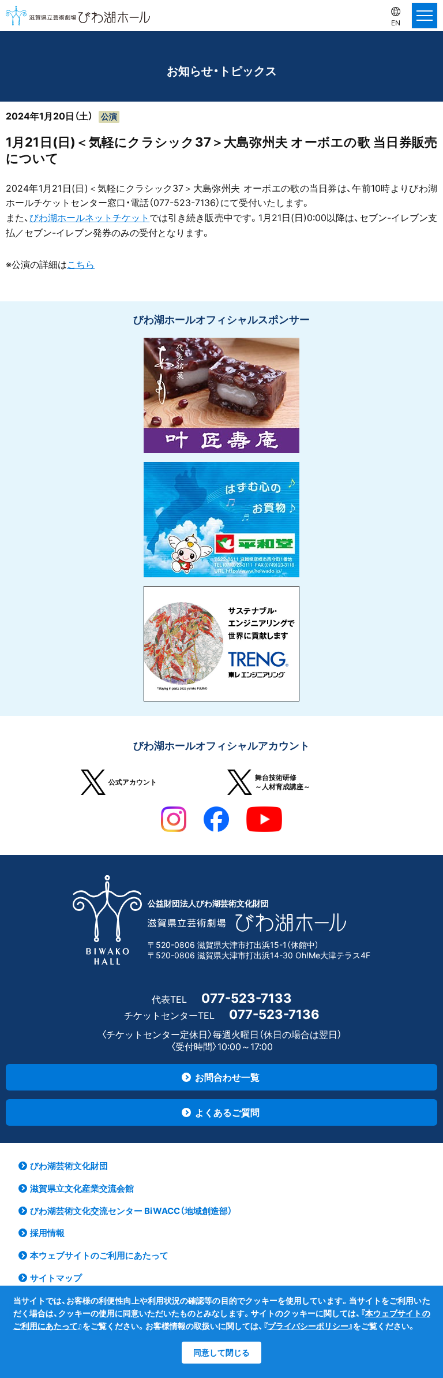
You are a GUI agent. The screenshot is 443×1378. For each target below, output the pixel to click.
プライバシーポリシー (308, 1326)
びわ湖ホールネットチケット (89, 217)
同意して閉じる (221, 1352)
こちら (81, 264)
